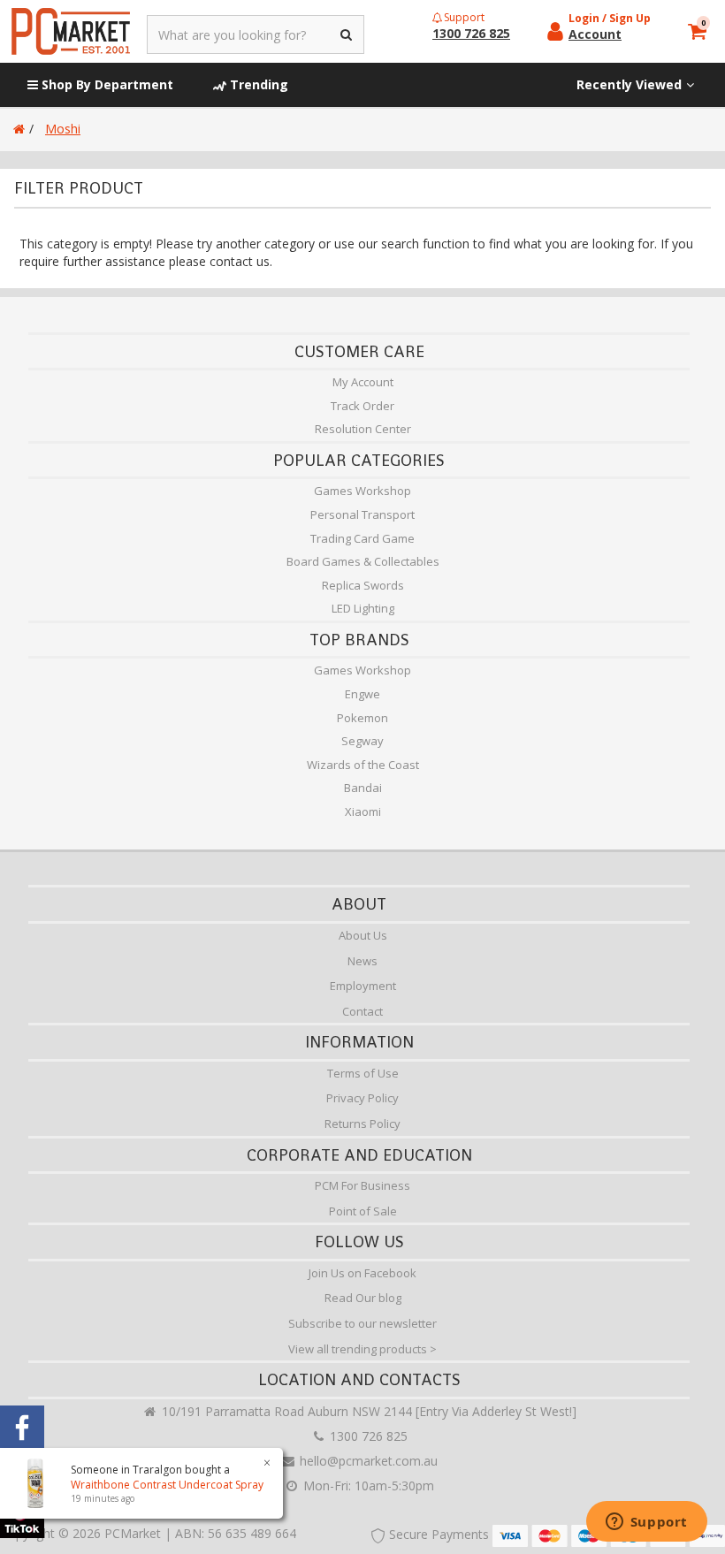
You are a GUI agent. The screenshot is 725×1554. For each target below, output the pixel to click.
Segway (362, 741)
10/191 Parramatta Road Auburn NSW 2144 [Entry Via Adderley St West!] (367, 1411)
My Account (362, 382)
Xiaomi (363, 811)
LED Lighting (363, 608)
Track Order (362, 406)
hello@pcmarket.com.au (367, 1460)
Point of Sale (363, 1211)
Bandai (363, 788)
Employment (363, 986)
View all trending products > (362, 1349)
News (362, 961)
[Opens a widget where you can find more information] (646, 1523)
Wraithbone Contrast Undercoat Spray (167, 1484)
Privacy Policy (362, 1098)
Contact (362, 1011)
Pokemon (362, 718)
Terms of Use (363, 1073)
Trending (257, 84)
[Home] (19, 128)
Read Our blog (362, 1298)
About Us (363, 935)
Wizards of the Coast (363, 765)
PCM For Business (362, 1185)
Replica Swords (363, 585)
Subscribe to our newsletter (362, 1323)
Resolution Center (363, 429)
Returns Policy (362, 1123)
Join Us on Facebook (362, 1273)
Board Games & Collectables (362, 561)
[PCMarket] (70, 31)
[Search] (347, 34)
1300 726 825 (367, 1436)
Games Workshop (362, 491)
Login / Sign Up (610, 18)
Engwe (362, 694)
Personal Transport (362, 514)
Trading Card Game (362, 538)
